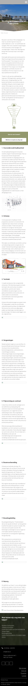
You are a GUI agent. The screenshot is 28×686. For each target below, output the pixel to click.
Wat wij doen (22, 668)
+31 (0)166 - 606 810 (9, 648)
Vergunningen (5, 631)
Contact (24, 676)
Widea (8, 684)
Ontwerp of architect (7, 627)
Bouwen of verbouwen (8, 625)
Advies (4, 637)
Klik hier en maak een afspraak (14, 140)
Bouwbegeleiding (7, 633)
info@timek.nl (7, 651)
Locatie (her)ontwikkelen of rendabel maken (14, 635)
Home (2, 33)
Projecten (23, 673)
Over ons (23, 670)
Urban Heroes (17, 682)
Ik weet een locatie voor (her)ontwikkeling (13, 629)
